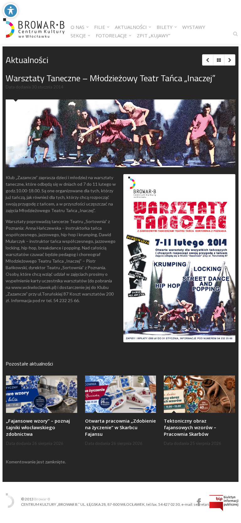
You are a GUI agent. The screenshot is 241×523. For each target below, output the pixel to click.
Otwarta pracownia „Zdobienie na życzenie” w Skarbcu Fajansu (120, 427)
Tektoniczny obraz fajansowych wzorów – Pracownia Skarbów (190, 427)
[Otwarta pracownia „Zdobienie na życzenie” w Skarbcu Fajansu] (120, 394)
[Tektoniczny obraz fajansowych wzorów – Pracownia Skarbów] (199, 394)
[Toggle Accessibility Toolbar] (10, 10)
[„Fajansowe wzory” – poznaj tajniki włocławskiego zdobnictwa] (41, 394)
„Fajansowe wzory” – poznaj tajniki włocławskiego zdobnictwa (38, 427)
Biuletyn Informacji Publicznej (223, 503)
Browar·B (42, 499)
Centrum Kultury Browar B (199, 502)
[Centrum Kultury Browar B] (33, 22)
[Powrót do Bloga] (218, 60)
